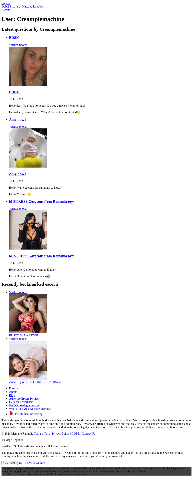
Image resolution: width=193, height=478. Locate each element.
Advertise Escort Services (24, 398)
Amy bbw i (17, 119)
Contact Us (88, 433)
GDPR (75, 433)
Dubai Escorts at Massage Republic (23, 6)
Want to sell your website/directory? (30, 408)
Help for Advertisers (21, 402)
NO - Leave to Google (31, 462)
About (13, 391)
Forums (13, 388)
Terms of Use (42, 433)
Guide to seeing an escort (24, 405)
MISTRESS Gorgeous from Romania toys (41, 201)
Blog (12, 395)
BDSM (14, 37)
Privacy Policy (60, 433)
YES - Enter (9, 462)
